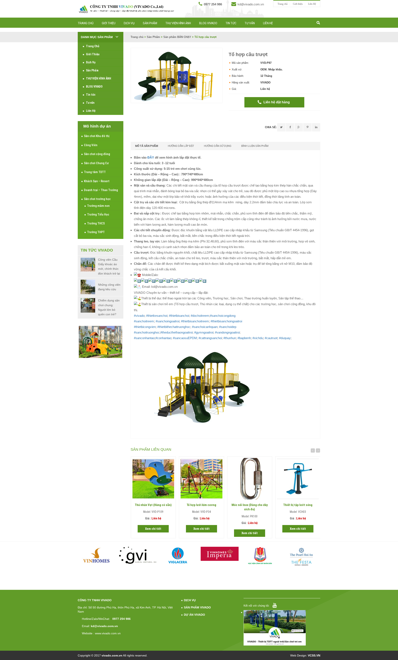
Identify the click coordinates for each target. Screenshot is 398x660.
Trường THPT (96, 232)
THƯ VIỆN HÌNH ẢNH (178, 23)
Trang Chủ (85, 23)
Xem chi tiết (153, 529)
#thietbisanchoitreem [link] (195, 321)
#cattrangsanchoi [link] (210, 338)
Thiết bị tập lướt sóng (297, 505)
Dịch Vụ (129, 23)
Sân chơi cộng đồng (97, 154)
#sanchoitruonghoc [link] (147, 332)
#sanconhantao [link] (144, 338)
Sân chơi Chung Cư (96, 163)
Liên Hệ (312, 3)
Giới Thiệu (108, 23)
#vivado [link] (139, 315)
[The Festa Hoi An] (301, 556)
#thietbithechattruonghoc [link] (173, 327)
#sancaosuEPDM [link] (185, 338)
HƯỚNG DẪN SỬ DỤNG (217, 145)
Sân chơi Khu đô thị (96, 136)
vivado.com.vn (112, 655)
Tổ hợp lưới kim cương (201, 505)
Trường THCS (96, 223)
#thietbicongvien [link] (145, 327)
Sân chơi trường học (97, 199)
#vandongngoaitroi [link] (227, 332)
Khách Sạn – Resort (96, 181)
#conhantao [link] (163, 338)
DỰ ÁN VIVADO (194, 614)
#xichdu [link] (257, 338)
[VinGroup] (97, 555)
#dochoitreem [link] (200, 315)
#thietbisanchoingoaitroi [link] (226, 321)
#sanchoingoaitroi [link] (167, 321)
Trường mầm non (98, 206)
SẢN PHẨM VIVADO (197, 607)
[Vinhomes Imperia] (220, 554)
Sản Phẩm (150, 23)
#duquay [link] (285, 338)
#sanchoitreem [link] (144, 321)
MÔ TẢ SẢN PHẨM (146, 145)
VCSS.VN (314, 655)
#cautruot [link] (271, 338)
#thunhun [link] (229, 338)
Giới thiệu (298, 3)
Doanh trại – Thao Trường (101, 190)
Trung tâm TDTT (95, 172)
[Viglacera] (179, 556)
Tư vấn (250, 23)
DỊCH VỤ (190, 600)
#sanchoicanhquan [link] (204, 327)
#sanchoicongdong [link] (222, 315)
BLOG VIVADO (208, 23)
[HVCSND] (261, 556)
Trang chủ (283, 3)
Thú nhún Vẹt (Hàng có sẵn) (153, 505)
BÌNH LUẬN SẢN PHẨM (254, 145)
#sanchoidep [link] (227, 327)
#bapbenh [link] (244, 338)
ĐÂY (151, 157)
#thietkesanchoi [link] (156, 315)
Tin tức (231, 23)
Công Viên (90, 145)
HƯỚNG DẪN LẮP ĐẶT (181, 145)
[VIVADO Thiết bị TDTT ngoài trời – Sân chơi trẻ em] (126, 8)
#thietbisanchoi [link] (179, 315)
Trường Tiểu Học (98, 214)
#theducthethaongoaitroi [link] (176, 332)
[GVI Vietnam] (138, 555)
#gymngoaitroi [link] (203, 332)
